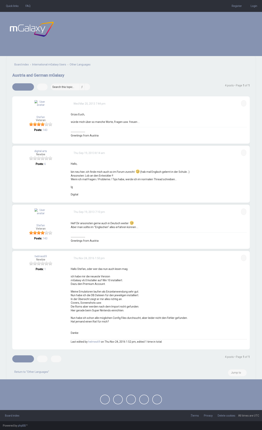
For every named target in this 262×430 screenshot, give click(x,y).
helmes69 (41, 256)
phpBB (22, 425)
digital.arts (40, 151)
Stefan (40, 117)
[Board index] (32, 29)
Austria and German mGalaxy (38, 75)
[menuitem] (26, 5)
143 (45, 129)
